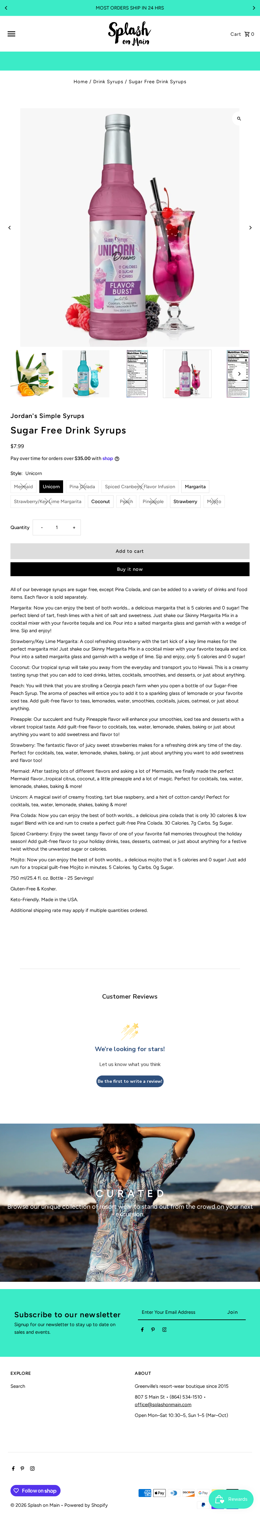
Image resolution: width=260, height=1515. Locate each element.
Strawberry (185, 501)
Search (17, 1386)
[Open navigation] (54, 34)
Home (81, 81)
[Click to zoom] (239, 118)
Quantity (19, 527)
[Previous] (6, 8)
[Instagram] (164, 1331)
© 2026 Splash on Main (35, 1505)
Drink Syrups (108, 81)
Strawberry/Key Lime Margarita (47, 501)
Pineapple (153, 501)
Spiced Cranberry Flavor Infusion (140, 486)
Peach (126, 501)
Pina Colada (82, 486)
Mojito (214, 501)
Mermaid (23, 486)
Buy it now (130, 569)
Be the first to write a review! (130, 1081)
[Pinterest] (153, 1331)
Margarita (195, 486)
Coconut (100, 501)
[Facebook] (142, 1331)
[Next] (253, 8)
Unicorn (51, 486)
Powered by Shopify (86, 1505)
